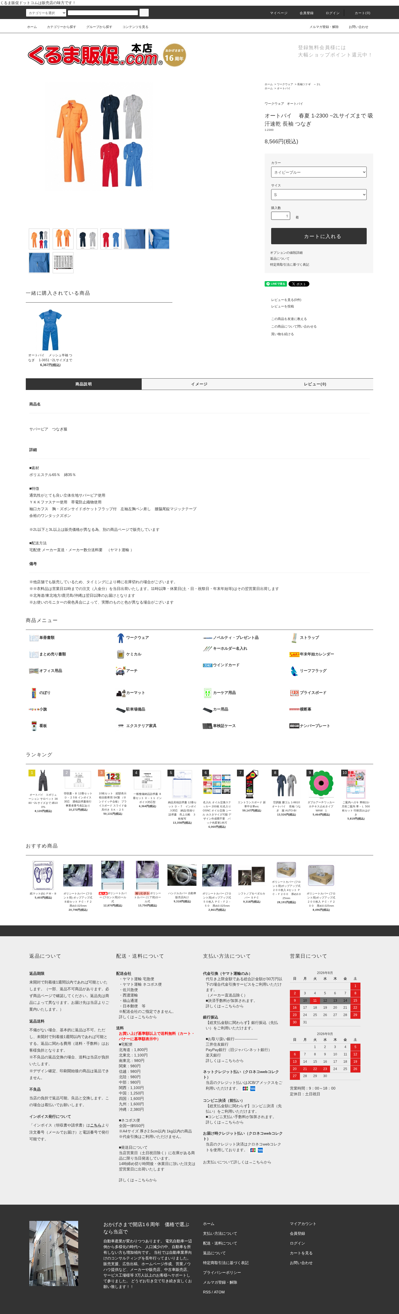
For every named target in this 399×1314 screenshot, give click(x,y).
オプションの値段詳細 (286, 253)
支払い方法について (220, 1233)
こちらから (147, 1017)
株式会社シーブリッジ (154, 1286)
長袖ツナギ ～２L (309, 84)
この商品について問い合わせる (294, 326)
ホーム (32, 27)
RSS (207, 1292)
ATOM (219, 1292)
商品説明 (83, 384)
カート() (362, 13)
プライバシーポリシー (222, 1272)
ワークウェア (285, 84)
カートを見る (301, 1253)
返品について (280, 259)
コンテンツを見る (135, 27)
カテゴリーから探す (61, 27)
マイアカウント (303, 1223)
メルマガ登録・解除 (324, 27)
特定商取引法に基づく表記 (289, 264)
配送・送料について (220, 1243)
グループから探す (99, 27)
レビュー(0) (315, 384)
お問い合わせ (358, 27)
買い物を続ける (282, 334)
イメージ (199, 384)
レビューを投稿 (282, 306)
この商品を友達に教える (289, 319)
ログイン (333, 13)
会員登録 (307, 13)
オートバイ (283, 88)
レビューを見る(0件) (286, 300)
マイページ (279, 13)
